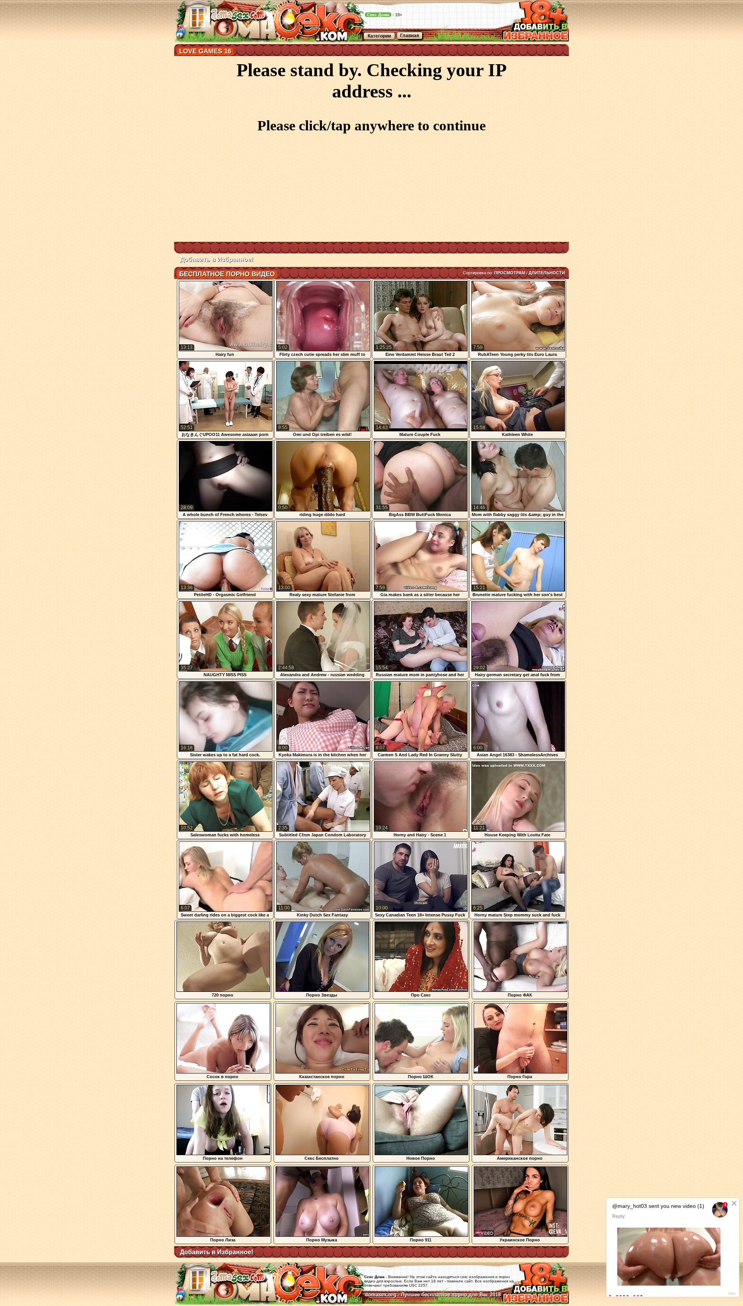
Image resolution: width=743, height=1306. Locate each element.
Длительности (547, 272)
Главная (409, 35)
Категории (379, 36)
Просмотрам (509, 272)
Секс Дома (378, 14)
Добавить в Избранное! (216, 259)
